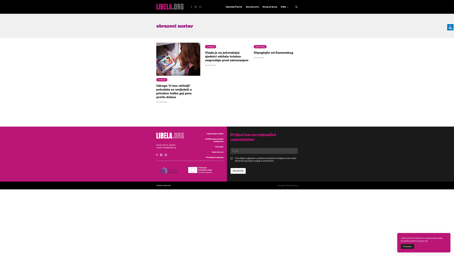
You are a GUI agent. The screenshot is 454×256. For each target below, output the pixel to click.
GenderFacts (234, 6)
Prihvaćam (407, 246)
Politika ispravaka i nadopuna (214, 140)
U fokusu (162, 80)
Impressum (217, 152)
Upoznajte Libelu (215, 134)
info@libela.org (169, 147)
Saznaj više (423, 241)
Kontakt (219, 147)
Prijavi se (238, 171)
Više (283, 6)
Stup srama (270, 6)
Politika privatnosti (163, 185)
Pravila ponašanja (214, 157)
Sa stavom (252, 6)
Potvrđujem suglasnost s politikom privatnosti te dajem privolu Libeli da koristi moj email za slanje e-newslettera (265, 159)
